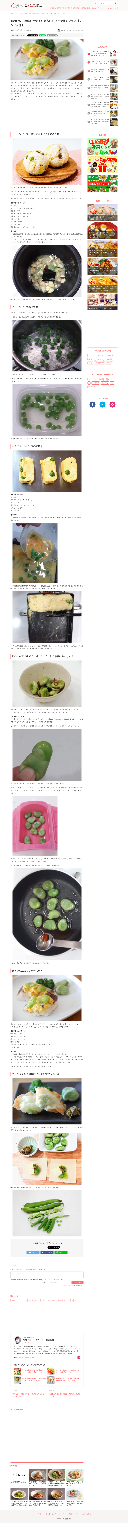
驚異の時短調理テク (58, 8)
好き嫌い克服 (86, 8)
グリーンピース (22, 1300)
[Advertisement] (47, 1434)
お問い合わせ (86, 1514)
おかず (90, 363)
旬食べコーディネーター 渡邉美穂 (72, 30)
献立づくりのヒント (98, 8)
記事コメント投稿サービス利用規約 (20, 1269)
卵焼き (53, 1300)
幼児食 (109, 363)
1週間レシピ (110, 355)
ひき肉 (110, 379)
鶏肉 (89, 379)
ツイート (34, 1252)
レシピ (37, 1300)
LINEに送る (62, 1252)
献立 (96, 363)
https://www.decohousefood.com (24, 1357)
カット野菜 (95, 383)
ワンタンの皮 (45, 1300)
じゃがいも (105, 383)
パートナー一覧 (42, 1514)
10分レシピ (101, 355)
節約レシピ (91, 359)
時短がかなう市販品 (73, 8)
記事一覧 (26, 1342)
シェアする (48, 1252)
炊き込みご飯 (62, 1300)
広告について (73, 1514)
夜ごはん (100, 359)
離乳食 (102, 363)
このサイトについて (58, 1514)
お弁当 (13, 1300)
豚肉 (100, 379)
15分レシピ (91, 355)
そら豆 (31, 1300)
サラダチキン (92, 386)
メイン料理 (109, 359)
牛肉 (95, 379)
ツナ (112, 383)
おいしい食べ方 (111, 8)
